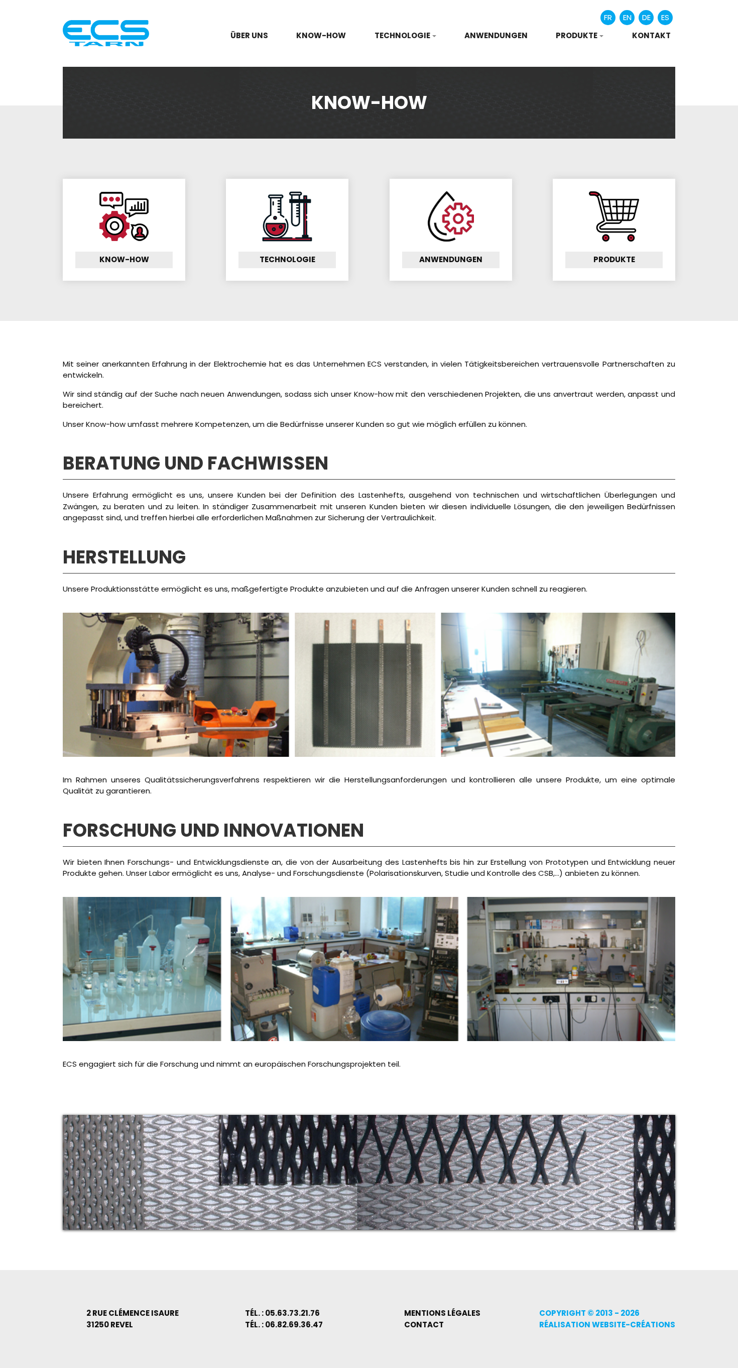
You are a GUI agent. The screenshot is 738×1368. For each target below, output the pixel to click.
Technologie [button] (402, 35)
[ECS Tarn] (106, 32)
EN (627, 17)
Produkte (614, 259)
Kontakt (651, 35)
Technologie (287, 259)
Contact (424, 1324)
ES (665, 17)
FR (608, 17)
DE (646, 17)
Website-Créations (633, 1324)
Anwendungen (496, 35)
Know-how (321, 35)
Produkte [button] (576, 35)
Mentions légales (442, 1313)
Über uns (249, 35)
